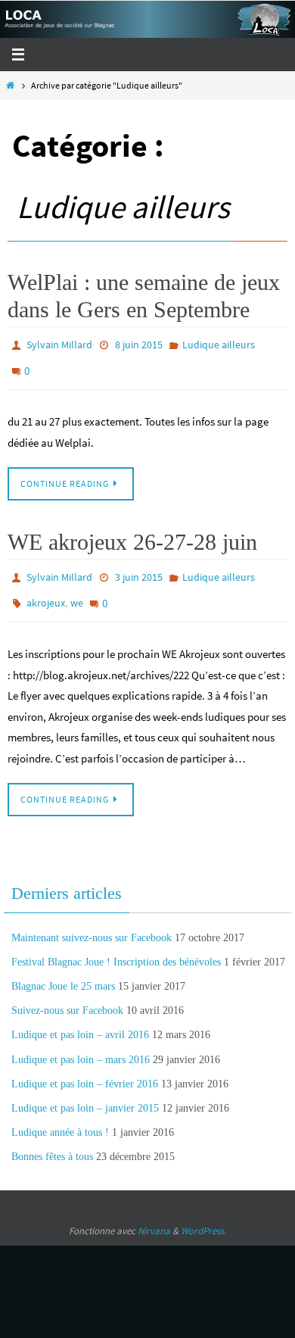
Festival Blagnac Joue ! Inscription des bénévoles (116, 945)
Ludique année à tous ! (60, 1116)
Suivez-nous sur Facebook (67, 994)
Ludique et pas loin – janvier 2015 (85, 1092)
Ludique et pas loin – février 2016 (84, 1067)
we (76, 590)
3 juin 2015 (139, 568)
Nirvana (154, 1215)
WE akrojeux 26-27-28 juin (132, 533)
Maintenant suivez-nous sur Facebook (91, 921)
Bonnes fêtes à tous (52, 1140)
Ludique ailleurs (218, 344)
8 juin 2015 (139, 344)
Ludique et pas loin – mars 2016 (80, 1043)
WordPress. (203, 1215)
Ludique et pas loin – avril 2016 (80, 1019)
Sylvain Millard (59, 344)
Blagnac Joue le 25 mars (63, 970)
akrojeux (45, 590)
